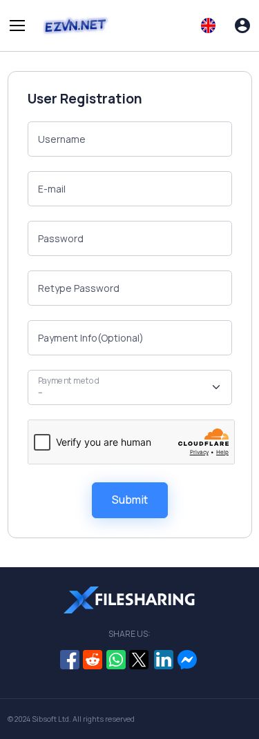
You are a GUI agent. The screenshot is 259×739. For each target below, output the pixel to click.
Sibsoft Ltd (50, 719)
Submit (130, 499)
